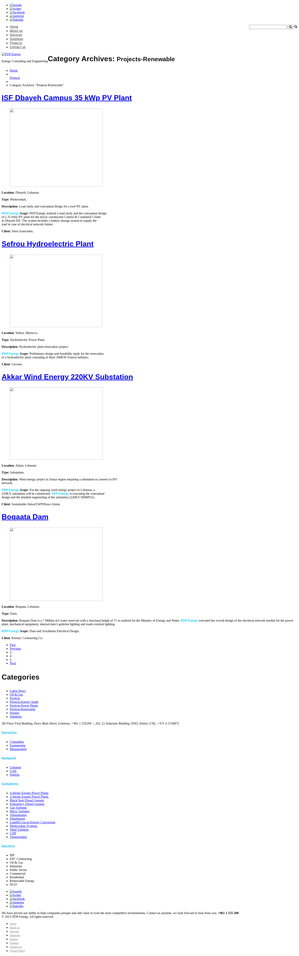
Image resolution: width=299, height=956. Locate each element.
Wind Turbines (19, 829)
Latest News (18, 691)
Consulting (17, 741)
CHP (13, 833)
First (12, 645)
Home (14, 27)
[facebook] (17, 12)
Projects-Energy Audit (24, 702)
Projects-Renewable (22, 709)
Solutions (16, 39)
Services (16, 35)
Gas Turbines (18, 807)
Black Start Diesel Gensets (27, 800)
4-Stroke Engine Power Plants (29, 793)
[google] (16, 5)
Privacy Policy (17, 950)
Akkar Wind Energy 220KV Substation (67, 377)
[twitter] (15, 8)
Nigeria (14, 774)
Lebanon (15, 767)
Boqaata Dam (25, 517)
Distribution (17, 818)
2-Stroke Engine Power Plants (29, 796)
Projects (16, 43)
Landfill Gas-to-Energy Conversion (32, 822)
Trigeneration (18, 837)
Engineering (17, 745)
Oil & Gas (16, 694)
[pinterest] (17, 16)
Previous (15, 648)
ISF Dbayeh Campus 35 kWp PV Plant (67, 98)
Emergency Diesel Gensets (27, 804)
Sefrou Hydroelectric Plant (48, 244)
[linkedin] (16, 19)
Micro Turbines (19, 811)
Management (18, 749)
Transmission (18, 815)
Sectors (14, 713)
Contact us (18, 47)
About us (16, 31)
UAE (13, 771)
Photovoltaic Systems (23, 826)
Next (13, 663)
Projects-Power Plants (24, 705)
